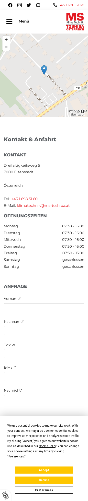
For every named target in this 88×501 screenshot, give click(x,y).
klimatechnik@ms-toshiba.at (43, 205)
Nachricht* (13, 390)
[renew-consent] (5, 495)
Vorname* (12, 299)
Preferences (44, 490)
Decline (44, 480)
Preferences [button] (16, 456)
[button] (9, 21)
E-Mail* (10, 367)
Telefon (10, 344)
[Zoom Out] (6, 47)
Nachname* (14, 322)
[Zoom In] (6, 39)
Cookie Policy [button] (47, 446)
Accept (44, 470)
